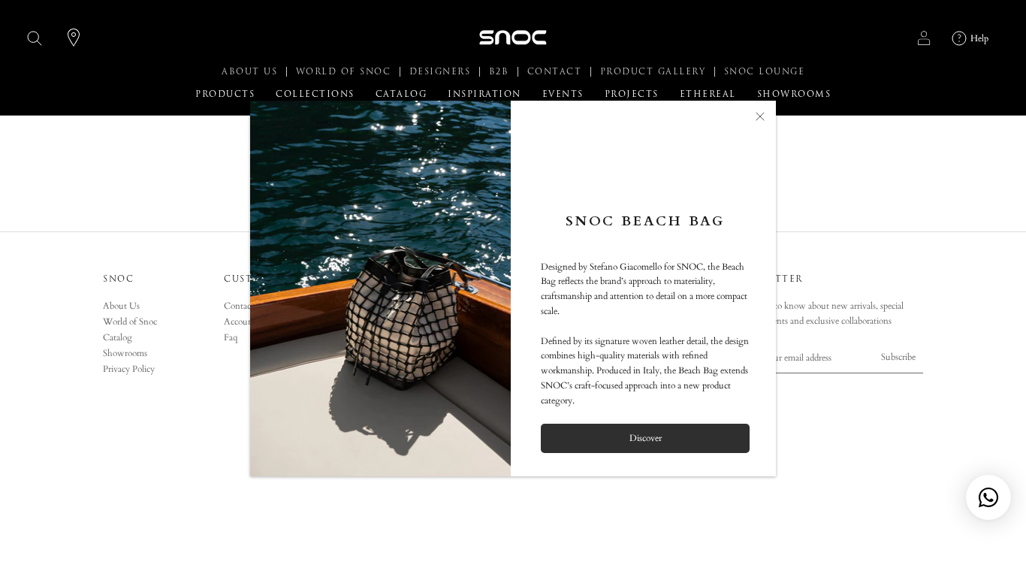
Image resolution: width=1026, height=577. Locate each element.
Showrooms (125, 353)
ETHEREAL (708, 94)
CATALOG (401, 94)
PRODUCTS (225, 94)
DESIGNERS (442, 71)
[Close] (760, 116)
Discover (645, 438)
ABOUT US (252, 71)
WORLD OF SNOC (345, 71)
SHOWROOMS (794, 94)
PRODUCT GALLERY (655, 71)
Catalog (117, 337)
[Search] (35, 38)
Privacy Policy (129, 369)
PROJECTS (632, 94)
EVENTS (563, 94)
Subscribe (898, 357)
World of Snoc (130, 322)
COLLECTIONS (315, 94)
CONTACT (556, 71)
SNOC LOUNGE (764, 71)
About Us (121, 306)
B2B (501, 71)
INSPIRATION (484, 94)
